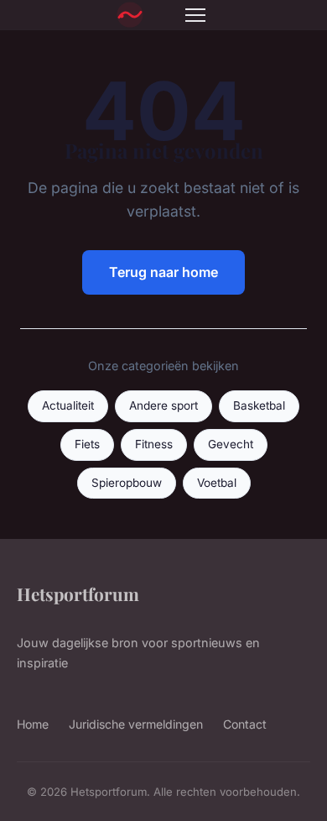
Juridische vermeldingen (136, 724)
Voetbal (216, 482)
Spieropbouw (126, 482)
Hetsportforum (78, 593)
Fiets (87, 444)
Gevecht (230, 444)
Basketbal (259, 405)
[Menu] (195, 15)
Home (33, 724)
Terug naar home (163, 272)
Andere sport (163, 405)
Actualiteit (68, 405)
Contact (245, 724)
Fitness (154, 444)
